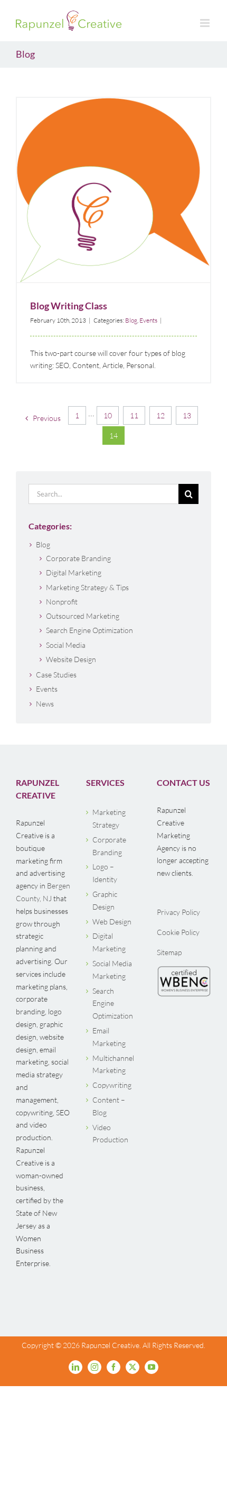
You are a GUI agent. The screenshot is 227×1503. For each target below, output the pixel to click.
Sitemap (169, 952)
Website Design (71, 659)
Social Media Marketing (112, 969)
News (45, 703)
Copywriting (111, 1084)
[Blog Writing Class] (113, 190)
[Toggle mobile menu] (205, 23)
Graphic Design (104, 900)
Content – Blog (108, 1106)
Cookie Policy (178, 932)
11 (134, 415)
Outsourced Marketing (82, 615)
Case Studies (56, 674)
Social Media (66, 644)
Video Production (110, 1133)
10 (107, 415)
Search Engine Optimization (89, 630)
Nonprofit (62, 601)
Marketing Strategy (109, 818)
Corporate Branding (78, 558)
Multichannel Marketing (113, 1064)
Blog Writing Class (114, 176)
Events (119, 209)
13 (187, 415)
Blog (104, 209)
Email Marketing (109, 1037)
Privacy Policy (178, 912)
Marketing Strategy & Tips (87, 587)
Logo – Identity (104, 873)
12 (160, 415)
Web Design (111, 921)
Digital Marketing (73, 572)
